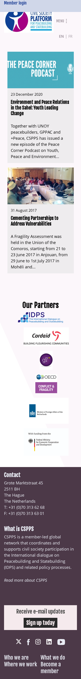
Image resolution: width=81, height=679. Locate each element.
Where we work (20, 664)
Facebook (28, 642)
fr (70, 36)
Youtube (61, 642)
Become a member (50, 667)
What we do (52, 657)
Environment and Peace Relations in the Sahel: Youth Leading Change (40, 107)
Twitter (18, 641)
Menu (60, 21)
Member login (15, 2)
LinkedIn (49, 641)
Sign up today (40, 622)
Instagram (38, 641)
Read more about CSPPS (25, 580)
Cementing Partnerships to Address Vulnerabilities (34, 221)
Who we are (16, 657)
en (61, 36)
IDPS (9, 567)
